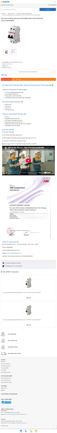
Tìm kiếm (48, 9)
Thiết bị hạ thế (11, 13)
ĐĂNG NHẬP (3, 388)
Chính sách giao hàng (6, 378)
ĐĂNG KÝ (3, 390)
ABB (7, 65)
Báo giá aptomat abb (5, 372)
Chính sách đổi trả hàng (6, 382)
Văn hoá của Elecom (5, 363)
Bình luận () (18, 79)
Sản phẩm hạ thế (8, 64)
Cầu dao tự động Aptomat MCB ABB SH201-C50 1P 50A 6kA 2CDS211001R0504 (22, 319)
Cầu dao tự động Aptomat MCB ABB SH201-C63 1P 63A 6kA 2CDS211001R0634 (22, 292)
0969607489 (54, 4)
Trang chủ (3, 13)
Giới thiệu (3, 361)
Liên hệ (4, 75)
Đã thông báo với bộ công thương (6, 402)
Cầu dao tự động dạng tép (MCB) (24, 13)
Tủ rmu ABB (3, 370)
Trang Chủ (3, 4)
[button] (55, 2)
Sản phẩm (8, 4)
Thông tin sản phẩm (6, 79)
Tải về (13, 79)
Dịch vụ (12, 4)
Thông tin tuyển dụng (5, 365)
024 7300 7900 (9, 414)
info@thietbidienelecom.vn (21, 414)
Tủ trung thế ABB (4, 368)
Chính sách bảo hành (6, 380)
